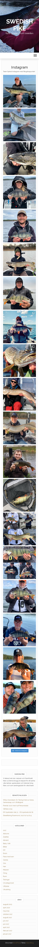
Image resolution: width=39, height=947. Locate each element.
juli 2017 (5, 921)
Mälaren (6, 870)
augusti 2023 (7, 904)
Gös (4, 863)
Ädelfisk (6, 837)
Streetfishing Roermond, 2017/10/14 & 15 (17, 815)
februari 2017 (7, 931)
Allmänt (5, 840)
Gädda (5, 860)
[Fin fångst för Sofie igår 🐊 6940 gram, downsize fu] (19, 731)
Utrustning (6, 889)
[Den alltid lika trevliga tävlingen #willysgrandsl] (19, 529)
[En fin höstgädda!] (19, 428)
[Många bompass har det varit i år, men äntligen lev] (19, 461)
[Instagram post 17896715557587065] (19, 562)
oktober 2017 (7, 914)
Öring (5, 873)
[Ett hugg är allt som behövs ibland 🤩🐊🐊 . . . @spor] (19, 259)
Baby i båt (6, 843)
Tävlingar (6, 880)
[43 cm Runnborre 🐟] (19, 630)
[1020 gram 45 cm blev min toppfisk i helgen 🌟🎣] (19, 192)
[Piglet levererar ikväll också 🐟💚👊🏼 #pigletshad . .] (19, 697)
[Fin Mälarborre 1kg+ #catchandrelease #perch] (19, 596)
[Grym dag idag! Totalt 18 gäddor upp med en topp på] (19, 360)
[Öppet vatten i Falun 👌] (19, 226)
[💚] (19, 663)
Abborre (6, 834)
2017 (4, 830)
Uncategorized (8, 883)
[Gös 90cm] (19, 91)
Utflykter (6, 886)
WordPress (16, 943)
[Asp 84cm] (19, 125)
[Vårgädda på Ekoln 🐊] (19, 394)
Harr (4, 866)
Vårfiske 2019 (7, 809)
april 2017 (6, 927)
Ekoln (5, 853)
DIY (4, 850)
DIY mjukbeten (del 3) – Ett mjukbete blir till (18, 812)
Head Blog (30, 943)
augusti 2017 (7, 917)
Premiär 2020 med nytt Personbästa (15, 806)
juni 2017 (6, 924)
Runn (5, 876)
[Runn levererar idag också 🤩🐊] (19, 327)
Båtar (5, 847)
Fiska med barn (8, 857)
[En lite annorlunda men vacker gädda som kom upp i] (19, 158)
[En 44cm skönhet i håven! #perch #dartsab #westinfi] (19, 495)
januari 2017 (7, 934)
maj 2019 (6, 911)
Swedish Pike (19, 25)
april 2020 (6, 908)
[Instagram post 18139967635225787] (19, 293)
